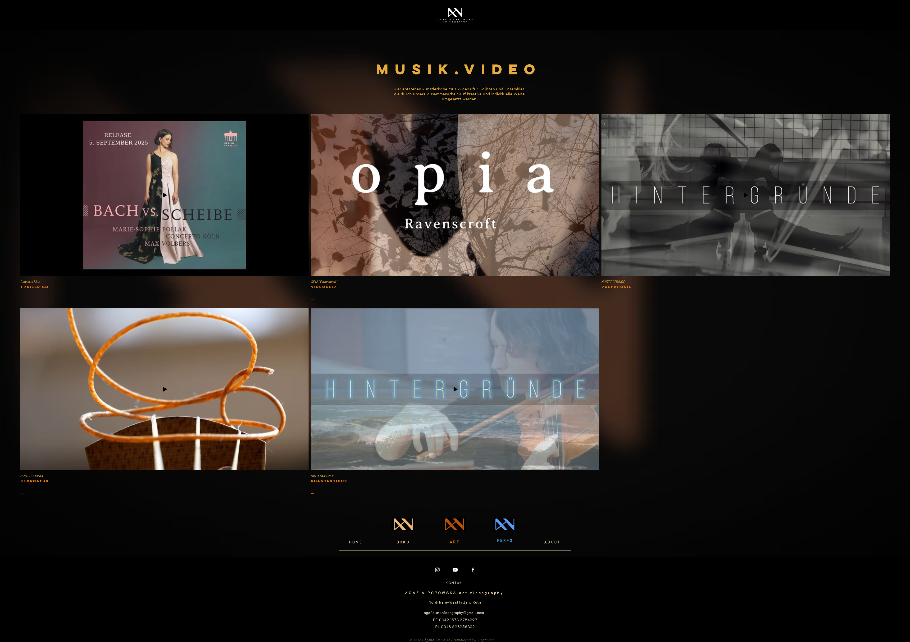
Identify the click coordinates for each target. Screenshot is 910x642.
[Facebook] (473, 570)
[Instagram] (437, 570)
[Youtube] (455, 570)
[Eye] (455, 16)
